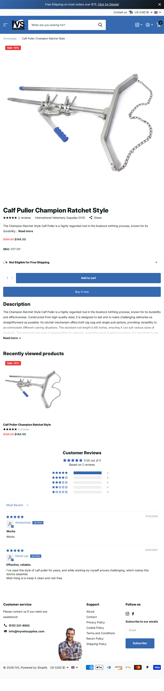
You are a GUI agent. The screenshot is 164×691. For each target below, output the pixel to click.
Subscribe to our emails (142, 621)
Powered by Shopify (34, 667)
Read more (25, 231)
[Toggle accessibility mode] (131, 12)
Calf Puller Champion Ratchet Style (27, 424)
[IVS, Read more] (138, 24)
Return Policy (95, 638)
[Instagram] (127, 614)
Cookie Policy (95, 627)
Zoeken (100, 25)
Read (10, 338)
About (90, 611)
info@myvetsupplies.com (26, 631)
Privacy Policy (95, 622)
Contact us (120, 12)
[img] (15, 517)
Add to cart (88, 278)
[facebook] (133, 613)
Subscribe (140, 643)
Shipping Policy (96, 644)
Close (159, 4)
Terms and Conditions (100, 633)
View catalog (5, 25)
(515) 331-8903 (19, 625)
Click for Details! (108, 4)
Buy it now (82, 291)
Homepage (10, 38)
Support (92, 604)
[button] (12, 274)
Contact (91, 617)
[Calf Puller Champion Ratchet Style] (33, 389)
